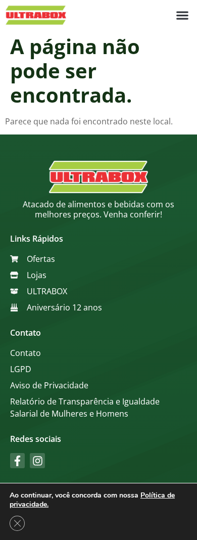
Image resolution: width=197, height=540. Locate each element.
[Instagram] (37, 460)
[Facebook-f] (17, 460)
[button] (182, 15)
